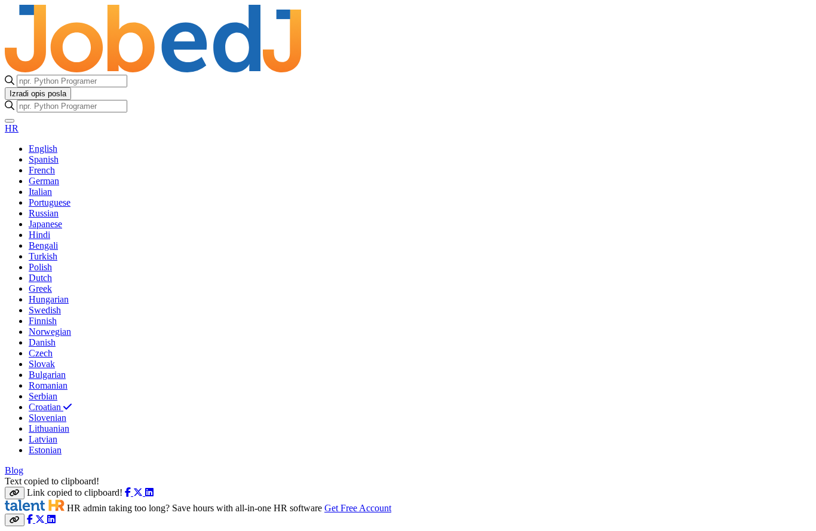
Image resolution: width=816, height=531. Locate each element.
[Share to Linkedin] (149, 492)
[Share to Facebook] (129, 492)
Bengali (43, 245)
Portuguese (49, 202)
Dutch (40, 278)
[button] (9, 121)
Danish (42, 342)
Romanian (48, 385)
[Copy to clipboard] (14, 493)
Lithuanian (49, 428)
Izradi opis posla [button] (38, 93)
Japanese (45, 224)
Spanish (44, 159)
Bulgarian (47, 375)
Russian (44, 213)
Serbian (43, 396)
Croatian (46, 407)
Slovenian (47, 418)
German (44, 181)
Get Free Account (357, 508)
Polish (40, 267)
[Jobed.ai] (132, 69)
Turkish (43, 256)
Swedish (45, 310)
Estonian (45, 450)
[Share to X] (139, 492)
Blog (14, 470)
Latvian (43, 439)
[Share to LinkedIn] (51, 519)
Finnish (43, 321)
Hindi (39, 235)
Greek (40, 288)
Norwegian (50, 331)
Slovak (42, 364)
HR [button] (12, 128)
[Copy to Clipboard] (14, 520)
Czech (41, 353)
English (43, 149)
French (42, 170)
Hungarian (49, 299)
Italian (40, 192)
